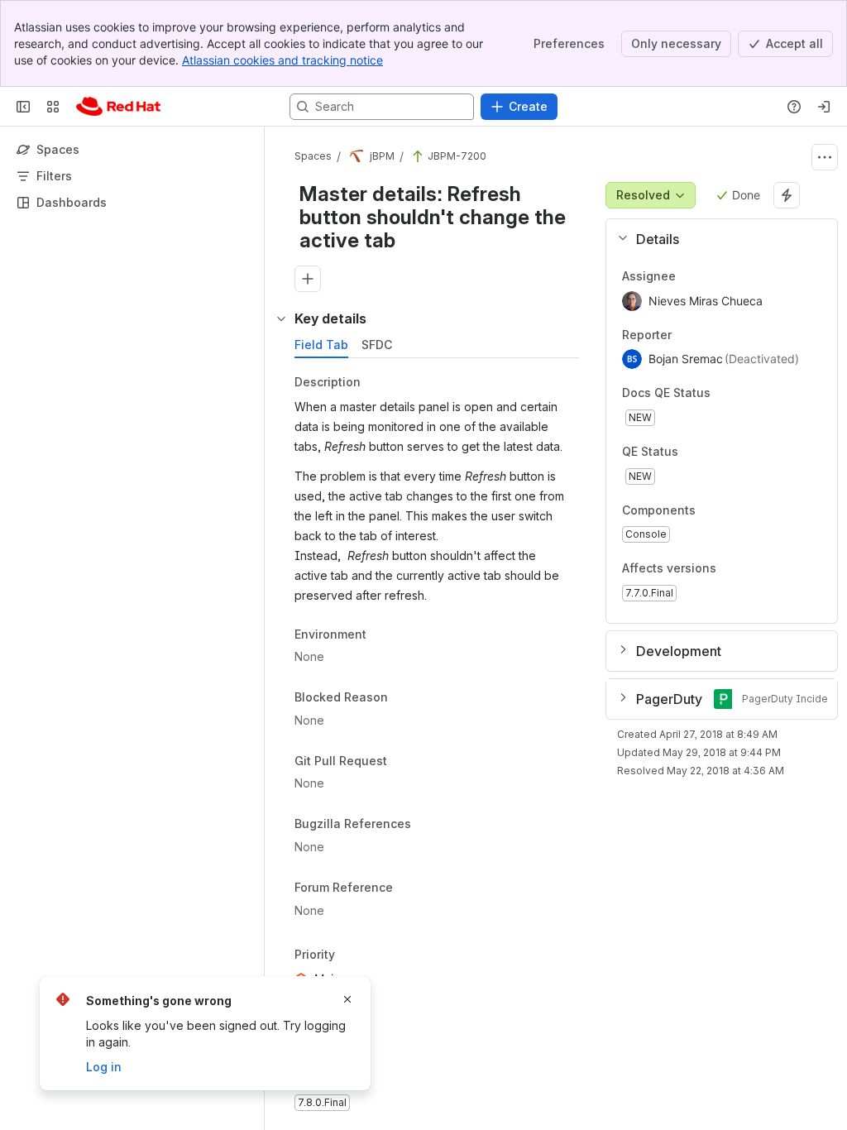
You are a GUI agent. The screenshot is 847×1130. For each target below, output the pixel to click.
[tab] (321, 345)
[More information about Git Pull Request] (403, 761)
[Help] (794, 106)
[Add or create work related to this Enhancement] (307, 279)
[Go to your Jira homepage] (118, 106)
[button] (715, 239)
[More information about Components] (712, 511)
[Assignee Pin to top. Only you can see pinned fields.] (689, 276)
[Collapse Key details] (281, 318)
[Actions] (824, 157)
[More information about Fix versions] (379, 1078)
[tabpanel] (438, 743)
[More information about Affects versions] (732, 570)
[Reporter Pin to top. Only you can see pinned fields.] (684, 335)
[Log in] (824, 106)
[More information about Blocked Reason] (404, 698)
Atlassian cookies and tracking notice (282, 60)
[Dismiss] (347, 999)
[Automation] (786, 195)
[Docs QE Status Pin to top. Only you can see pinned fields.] (747, 393)
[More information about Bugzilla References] (427, 825)
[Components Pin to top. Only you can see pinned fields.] (732, 510)
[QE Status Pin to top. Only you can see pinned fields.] (714, 451)
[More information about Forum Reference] (409, 888)
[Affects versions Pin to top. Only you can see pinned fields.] (752, 569)
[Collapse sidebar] (23, 106)
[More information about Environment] (383, 635)
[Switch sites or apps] (53, 106)
